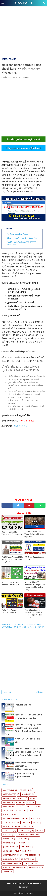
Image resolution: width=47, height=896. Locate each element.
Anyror (21, 798)
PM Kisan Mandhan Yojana (17, 234)
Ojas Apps (23, 839)
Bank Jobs (7, 806)
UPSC (5, 867)
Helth (35, 823)
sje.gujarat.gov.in (11, 863)
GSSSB (25, 823)
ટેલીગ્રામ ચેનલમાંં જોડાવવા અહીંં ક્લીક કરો (23, 148)
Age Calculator (9, 794)
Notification (8, 839)
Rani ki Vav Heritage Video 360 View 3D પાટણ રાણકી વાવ (34, 534)
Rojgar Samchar (22, 851)
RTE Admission (31, 855)
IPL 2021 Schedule (22, 827)
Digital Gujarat (9, 814)
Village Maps (34, 867)
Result (6, 851)
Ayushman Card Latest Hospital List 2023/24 (11, 583)
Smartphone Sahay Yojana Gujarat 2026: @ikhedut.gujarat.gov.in (27, 766)
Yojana (6, 871)
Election (34, 818)
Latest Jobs (24, 831)
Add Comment (24, 77)
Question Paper (9, 847)
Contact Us (20, 883)
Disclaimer (23, 887)
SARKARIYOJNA (8, 859)
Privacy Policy (33, 883)
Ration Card (26, 847)
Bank (29, 802)
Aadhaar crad (8, 790)
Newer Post (7, 692)
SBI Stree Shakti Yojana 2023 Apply (34, 558)
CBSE (21, 810)
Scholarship (26, 859)
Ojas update (8, 843)
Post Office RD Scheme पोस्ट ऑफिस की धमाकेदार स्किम (21, 243)
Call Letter (32, 806)
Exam (5, 823)
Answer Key (7, 798)
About (9, 883)
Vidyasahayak (17, 867)
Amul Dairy (26, 794)
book (19, 806)
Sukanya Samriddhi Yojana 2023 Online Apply (12, 533)
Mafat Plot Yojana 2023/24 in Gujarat (9, 611)
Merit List (7, 835)
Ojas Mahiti (23, 3)
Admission (24, 790)
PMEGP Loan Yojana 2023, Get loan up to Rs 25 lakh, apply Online (12, 559)
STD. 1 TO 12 (29, 863)
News (32, 835)
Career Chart (8, 810)
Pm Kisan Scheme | (23, 705)
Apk (31, 798)
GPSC (14, 823)
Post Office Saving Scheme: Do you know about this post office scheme (33, 613)
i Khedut (6, 827)
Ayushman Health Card (12, 802)
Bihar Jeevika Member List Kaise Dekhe (22, 238)
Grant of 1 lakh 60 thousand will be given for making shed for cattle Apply (34, 586)
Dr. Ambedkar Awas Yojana (14, 818)
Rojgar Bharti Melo (11, 855)
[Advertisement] (23, 32)
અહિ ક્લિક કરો (20, 425)
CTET (31, 810)
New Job (20, 835)
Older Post (39, 692)
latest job (7, 831)
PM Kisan (22, 843)
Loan (38, 831)
